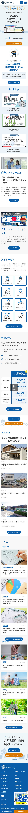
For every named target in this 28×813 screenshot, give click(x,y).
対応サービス (5, 775)
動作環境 (3, 804)
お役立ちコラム (5, 782)
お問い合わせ (18, 785)
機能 (16, 775)
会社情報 (3, 799)
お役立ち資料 (18, 788)
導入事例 (17, 778)
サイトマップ (4, 802)
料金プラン (4, 778)
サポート (3, 785)
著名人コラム (18, 782)
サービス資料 (5, 788)
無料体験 (3, 792)
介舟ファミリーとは (20, 772)
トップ (3, 772)
